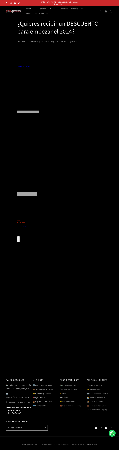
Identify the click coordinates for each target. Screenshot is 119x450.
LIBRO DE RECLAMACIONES (97, 410)
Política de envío (92, 444)
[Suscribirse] (45, 428)
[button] (29, 8)
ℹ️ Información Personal (42, 385)
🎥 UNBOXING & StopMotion (70, 389)
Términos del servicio (77, 444)
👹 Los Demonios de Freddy (70, 406)
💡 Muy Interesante (67, 402)
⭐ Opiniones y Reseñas (42, 393)
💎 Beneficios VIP (39, 406)
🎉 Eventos (64, 393)
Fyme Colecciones (32, 444)
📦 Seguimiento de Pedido (43, 389)
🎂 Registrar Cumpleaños (42, 402)
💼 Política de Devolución (96, 406)
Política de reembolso (46, 444)
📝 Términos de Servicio (96, 398)
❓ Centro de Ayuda (94, 385)
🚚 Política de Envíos (95, 402)
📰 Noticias (64, 398)
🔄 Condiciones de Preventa (97, 393)
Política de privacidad (62, 444)
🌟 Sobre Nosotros (94, 389)
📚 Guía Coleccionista (68, 385)
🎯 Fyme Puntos (39, 398)
